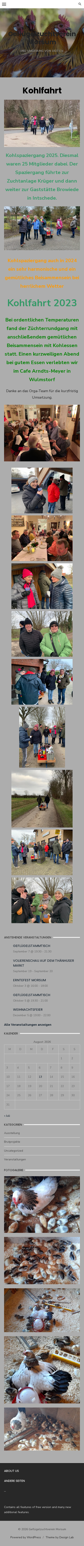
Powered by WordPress (25, 1537)
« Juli (7, 1116)
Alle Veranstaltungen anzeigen (27, 1025)
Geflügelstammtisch (31, 945)
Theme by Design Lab (59, 1537)
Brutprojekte (12, 1142)
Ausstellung (12, 1133)
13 (40, 1077)
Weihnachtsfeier (28, 1009)
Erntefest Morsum (29, 980)
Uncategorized (13, 1151)
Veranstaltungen (15, 1159)
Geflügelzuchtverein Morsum (42, 38)
